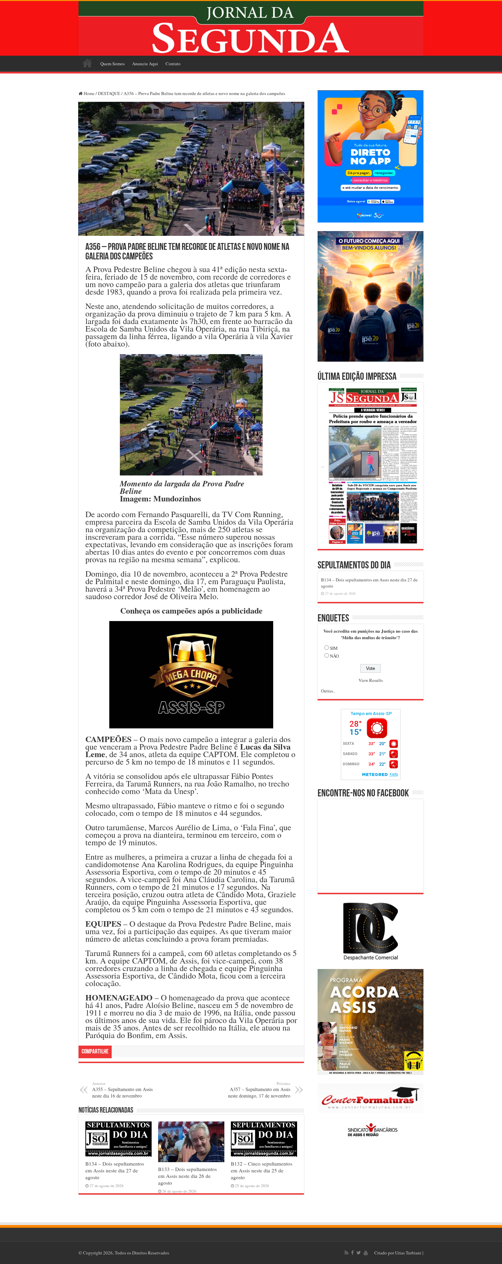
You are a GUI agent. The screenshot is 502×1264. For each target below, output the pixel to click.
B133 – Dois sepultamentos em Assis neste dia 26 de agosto (187, 1176)
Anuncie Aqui (145, 63)
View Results (371, 680)
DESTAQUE (109, 93)
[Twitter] (359, 1253)
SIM (334, 648)
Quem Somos (112, 63)
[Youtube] (365, 1253)
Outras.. (328, 691)
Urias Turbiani (408, 1253)
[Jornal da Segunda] (251, 28)
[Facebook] (352, 1253)
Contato (173, 63)
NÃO (334, 656)
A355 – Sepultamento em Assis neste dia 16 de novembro (122, 1090)
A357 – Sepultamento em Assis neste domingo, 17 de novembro (259, 1090)
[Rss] (346, 1253)
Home (87, 63)
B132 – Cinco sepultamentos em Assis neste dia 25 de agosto (261, 1170)
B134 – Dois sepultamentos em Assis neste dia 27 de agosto (114, 1170)
